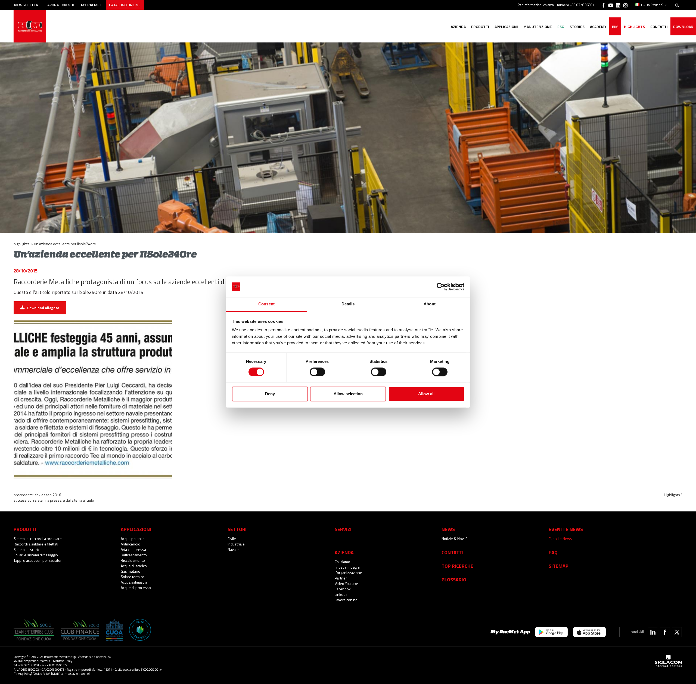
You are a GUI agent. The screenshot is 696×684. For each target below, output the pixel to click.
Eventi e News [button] (566, 529)
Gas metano (130, 571)
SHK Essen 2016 (48, 495)
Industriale (236, 544)
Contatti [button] (659, 26)
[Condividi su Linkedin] (653, 632)
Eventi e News (560, 538)
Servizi (343, 529)
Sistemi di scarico (28, 549)
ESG (560, 26)
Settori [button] (237, 529)
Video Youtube (346, 583)
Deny (270, 394)
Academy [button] (598, 26)
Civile (232, 538)
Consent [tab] (266, 304)
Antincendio (130, 544)
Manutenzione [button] (537, 26)
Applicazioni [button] (506, 26)
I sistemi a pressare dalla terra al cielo (63, 500)
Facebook (343, 589)
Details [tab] (348, 304)
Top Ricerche (457, 566)
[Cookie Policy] (42, 673)
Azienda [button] (458, 26)
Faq (553, 552)
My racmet (91, 5)
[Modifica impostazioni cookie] (70, 673)
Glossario (454, 579)
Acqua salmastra (134, 582)
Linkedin (342, 594)
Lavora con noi (59, 5)
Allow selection (348, 394)
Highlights (634, 26)
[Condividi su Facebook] (665, 632)
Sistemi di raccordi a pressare (38, 538)
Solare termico (132, 576)
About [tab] (430, 304)
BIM (615, 26)
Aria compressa (133, 549)
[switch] (317, 371)
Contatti (453, 552)
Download (683, 26)
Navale (233, 549)
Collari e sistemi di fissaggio (36, 555)
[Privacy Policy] (23, 673)
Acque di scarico (134, 566)
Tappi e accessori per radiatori (38, 560)
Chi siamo (342, 562)
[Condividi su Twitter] (677, 632)
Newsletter (26, 5)
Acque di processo (136, 587)
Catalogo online (125, 5)
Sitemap (558, 566)
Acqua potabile (133, 538)
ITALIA (652, 4)
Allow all (426, 394)
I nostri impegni (347, 567)
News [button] (448, 529)
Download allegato (43, 308)
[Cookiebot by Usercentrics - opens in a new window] (440, 287)
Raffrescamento (134, 555)
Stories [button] (577, 26)
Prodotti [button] (480, 26)
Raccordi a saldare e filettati (36, 544)
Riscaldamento (133, 560)
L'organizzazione (348, 572)
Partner (341, 578)
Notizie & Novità (455, 538)
